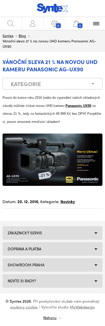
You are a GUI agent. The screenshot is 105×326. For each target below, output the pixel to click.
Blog (22, 35)
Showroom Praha (26, 265)
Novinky (67, 201)
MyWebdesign (82, 307)
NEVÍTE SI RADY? (22, 281)
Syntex (8, 35)
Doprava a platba (24, 249)
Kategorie (26, 84)
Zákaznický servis (25, 233)
